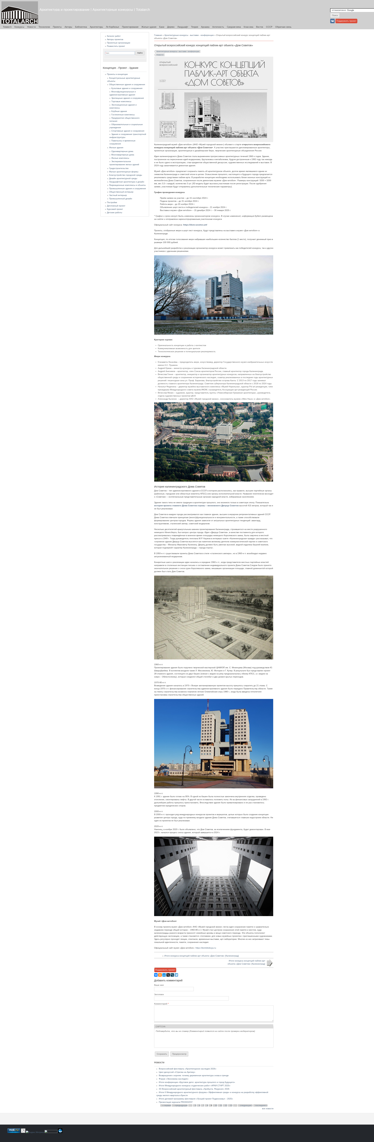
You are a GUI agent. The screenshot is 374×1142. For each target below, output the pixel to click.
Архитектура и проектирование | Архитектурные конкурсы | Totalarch (94, 9)
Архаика (205, 27)
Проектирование (130, 27)
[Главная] (19, 12)
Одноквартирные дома (122, 151)
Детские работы (114, 212)
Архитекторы (96, 27)
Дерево (170, 27)
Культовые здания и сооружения (126, 88)
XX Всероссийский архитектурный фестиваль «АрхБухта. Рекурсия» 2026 (194, 1089)
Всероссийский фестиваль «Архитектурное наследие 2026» (187, 1069)
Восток (259, 27)
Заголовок (159, 994)
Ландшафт (182, 27)
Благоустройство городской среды (125, 175)
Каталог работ (114, 36)
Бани (161, 27)
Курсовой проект (115, 209)
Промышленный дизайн (120, 198)
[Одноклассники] (160, 975)
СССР (269, 27)
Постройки (112, 202)
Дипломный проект (116, 206)
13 (231, 1105)
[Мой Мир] (164, 975)
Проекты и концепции (117, 74)
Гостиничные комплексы (123, 114)
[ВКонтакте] (156, 975)
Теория (194, 27)
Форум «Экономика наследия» (173, 1079)
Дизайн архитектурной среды (123, 178)
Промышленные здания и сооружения (127, 188)
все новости (267, 1108)
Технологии (44, 27)
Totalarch (7, 27)
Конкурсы (19, 27)
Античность (218, 27)
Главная (158, 35)
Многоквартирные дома (122, 154)
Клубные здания (119, 111)
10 (216, 1105)
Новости (31, 27)
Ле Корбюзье (112, 27)
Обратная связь (283, 27)
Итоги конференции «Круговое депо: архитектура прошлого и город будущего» (197, 1082)
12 (226, 1105)
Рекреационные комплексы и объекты (127, 185)
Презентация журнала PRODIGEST (176, 1102)
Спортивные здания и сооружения (127, 131)
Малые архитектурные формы (123, 171)
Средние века (234, 27)
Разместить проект (116, 46)
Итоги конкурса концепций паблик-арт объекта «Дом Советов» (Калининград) (201, 956)
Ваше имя (159, 985)
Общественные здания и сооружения (127, 84)
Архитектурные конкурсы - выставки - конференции (189, 35)
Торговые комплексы (121, 101)
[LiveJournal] (172, 975)
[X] (168, 975)
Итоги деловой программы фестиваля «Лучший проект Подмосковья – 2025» (196, 1099)
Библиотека (81, 27)
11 (221, 1105)
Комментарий (161, 1004)
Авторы (68, 27)
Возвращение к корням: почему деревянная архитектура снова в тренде (194, 1075)
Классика (248, 27)
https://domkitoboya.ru (205, 948)
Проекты (57, 27)
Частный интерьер (118, 195)
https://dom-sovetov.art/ (195, 225)
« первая (166, 1105)
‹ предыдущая (181, 1105)
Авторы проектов (115, 39)
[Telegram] (176, 975)
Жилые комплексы (120, 158)
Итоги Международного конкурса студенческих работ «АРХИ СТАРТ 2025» (194, 1085)
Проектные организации (118, 43)
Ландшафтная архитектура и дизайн (126, 182)
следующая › (246, 1105)
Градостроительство (119, 168)
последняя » (261, 1105)
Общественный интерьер (121, 192)
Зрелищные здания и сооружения (127, 98)
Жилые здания (148, 27)
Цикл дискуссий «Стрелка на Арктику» (177, 1072)
